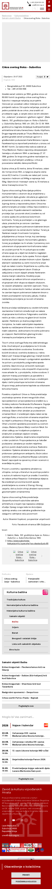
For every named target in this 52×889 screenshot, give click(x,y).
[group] (19, 556)
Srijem (15, 627)
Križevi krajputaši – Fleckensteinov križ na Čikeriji (23, 668)
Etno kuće (14, 649)
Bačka (15, 621)
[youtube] (15, 820)
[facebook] (6, 820)
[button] (41, 556)
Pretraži (35, 8)
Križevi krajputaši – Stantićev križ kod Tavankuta (21, 685)
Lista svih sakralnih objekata (26, 644)
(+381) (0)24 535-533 (37, 2)
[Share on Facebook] (44, 77)
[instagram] (23, 820)
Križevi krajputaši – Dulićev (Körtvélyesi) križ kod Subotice (24, 677)
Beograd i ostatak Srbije (24, 638)
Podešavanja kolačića (26, 882)
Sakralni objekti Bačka (11, 18)
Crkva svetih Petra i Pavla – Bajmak (20, 698)
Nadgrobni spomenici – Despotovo (20, 692)
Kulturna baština (22, 16)
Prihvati (26, 875)
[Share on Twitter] (47, 77)
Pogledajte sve (26, 706)
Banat (15, 633)
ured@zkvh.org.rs (10, 835)
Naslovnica (6, 16)
